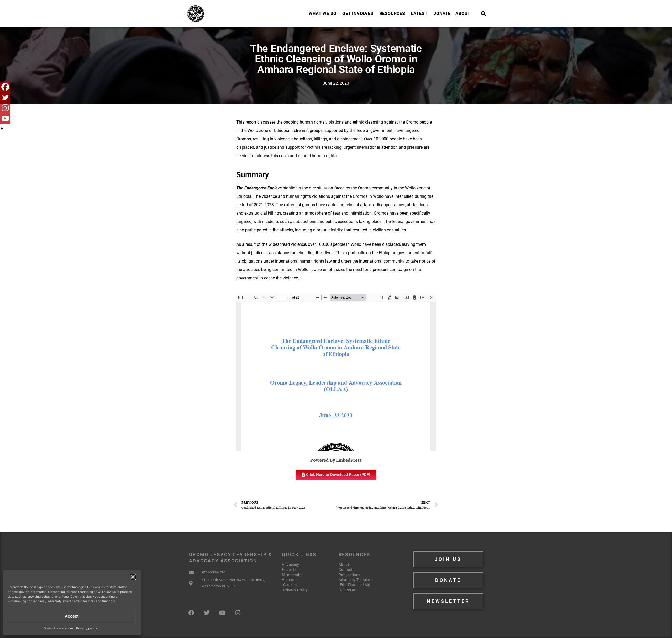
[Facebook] (5, 87)
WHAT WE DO (322, 13)
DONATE (442, 13)
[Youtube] (5, 118)
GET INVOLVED (358, 13)
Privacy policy (86, 628)
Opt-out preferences (59, 628)
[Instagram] (5, 108)
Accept (72, 616)
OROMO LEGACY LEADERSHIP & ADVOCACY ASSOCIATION (222, 13)
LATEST (419, 13)
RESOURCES (392, 13)
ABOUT (462, 13)
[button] (132, 576)
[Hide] (2, 128)
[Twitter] (5, 97)
